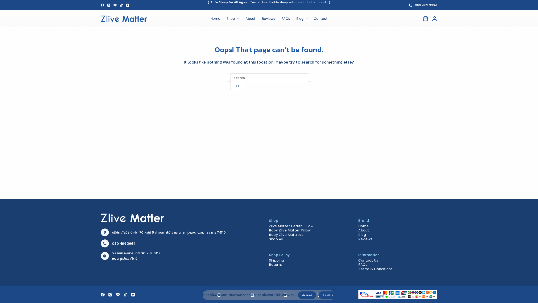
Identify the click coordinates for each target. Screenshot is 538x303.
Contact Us (368, 260)
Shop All (276, 239)
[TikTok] (121, 5)
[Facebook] (102, 5)
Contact (321, 18)
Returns (276, 264)
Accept (307, 295)
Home (215, 18)
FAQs (285, 18)
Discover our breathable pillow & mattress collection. (269, 2)
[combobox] (269, 77)
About (250, 18)
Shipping (276, 260)
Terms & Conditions (375, 269)
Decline (328, 295)
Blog (299, 18)
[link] (269, 2)
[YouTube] (127, 5)
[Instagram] (108, 5)
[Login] (434, 18)
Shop (231, 18)
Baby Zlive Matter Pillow (290, 230)
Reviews (268, 18)
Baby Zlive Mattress (286, 234)
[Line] (115, 5)
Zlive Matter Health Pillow (291, 226)
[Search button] (237, 86)
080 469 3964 (426, 5)
